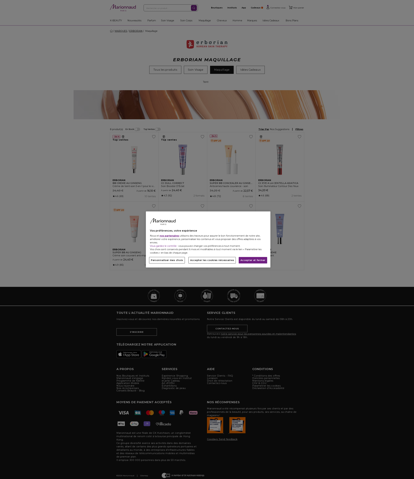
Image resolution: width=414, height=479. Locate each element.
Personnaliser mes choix (167, 260)
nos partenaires (169, 235)
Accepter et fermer (252, 260)
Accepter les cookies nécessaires (212, 260)
